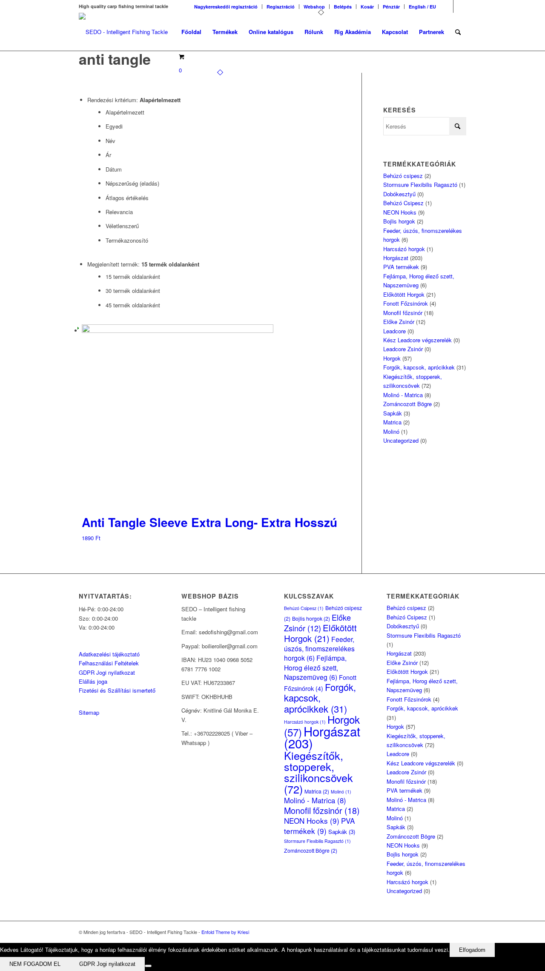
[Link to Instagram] (459, 6)
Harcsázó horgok (404, 249)
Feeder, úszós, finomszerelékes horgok (319, 648)
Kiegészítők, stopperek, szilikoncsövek (318, 772)
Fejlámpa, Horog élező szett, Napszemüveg (315, 667)
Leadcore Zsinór (403, 349)
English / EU (422, 6)
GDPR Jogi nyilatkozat (107, 672)
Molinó (391, 431)
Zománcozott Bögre (407, 404)
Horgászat (395, 258)
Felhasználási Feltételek (109, 663)
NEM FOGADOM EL (34, 964)
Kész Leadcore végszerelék (417, 340)
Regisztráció (281, 6)
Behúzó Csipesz (403, 203)
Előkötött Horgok (404, 294)
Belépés (343, 6)
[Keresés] (458, 32)
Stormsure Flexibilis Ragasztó (420, 184)
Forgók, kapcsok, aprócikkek (419, 367)
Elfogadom (472, 950)
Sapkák (392, 413)
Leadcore (394, 331)
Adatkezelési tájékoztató (109, 654)
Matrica (392, 422)
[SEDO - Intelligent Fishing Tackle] (123, 32)
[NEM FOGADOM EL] (148, 966)
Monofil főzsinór (402, 313)
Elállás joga (93, 681)
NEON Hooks (399, 212)
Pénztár (391, 6)
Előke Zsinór (398, 322)
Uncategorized (401, 440)
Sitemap (89, 712)
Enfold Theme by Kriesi (225, 931)
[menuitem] (226, 6)
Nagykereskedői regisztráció (226, 6)
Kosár (367, 6)
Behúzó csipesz (403, 176)
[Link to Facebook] (447, 6)
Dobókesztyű (399, 194)
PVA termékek (401, 267)
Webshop (314, 6)
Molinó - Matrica (403, 395)
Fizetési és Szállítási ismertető (117, 690)
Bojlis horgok (399, 221)
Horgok (392, 358)
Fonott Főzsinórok (405, 303)
